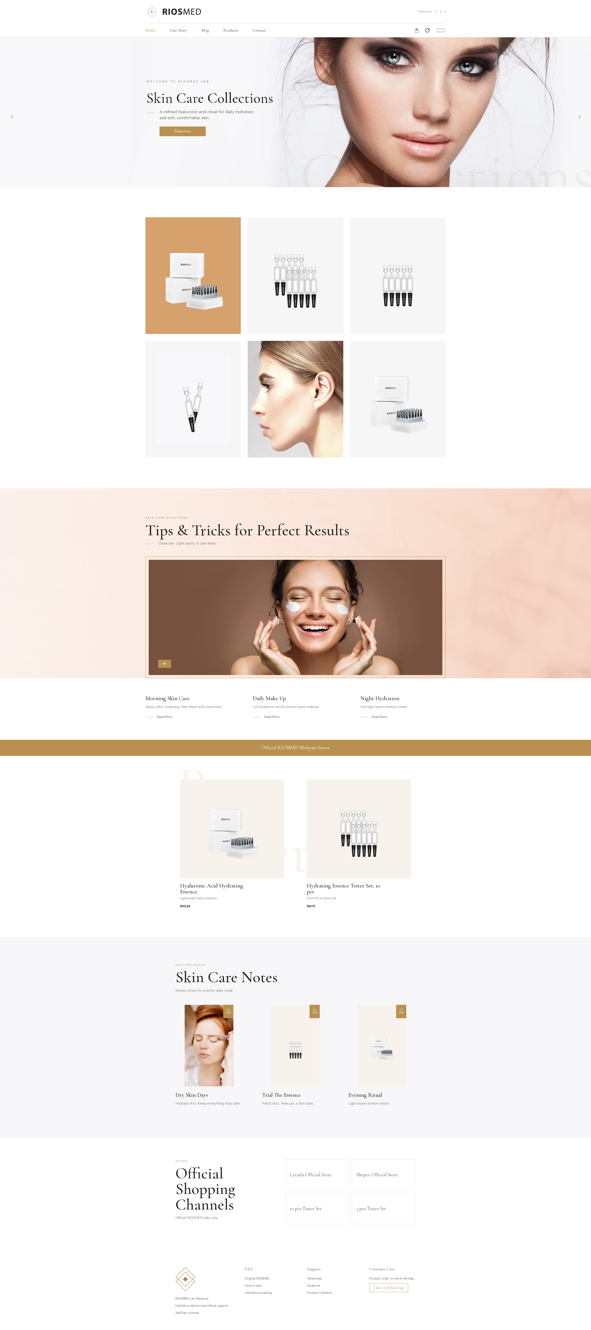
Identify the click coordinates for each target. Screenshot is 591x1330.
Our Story (178, 30)
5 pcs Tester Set (371, 1209)
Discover (182, 131)
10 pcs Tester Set (306, 1209)
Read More (164, 717)
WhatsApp (314, 1279)
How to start (253, 1286)
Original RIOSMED (257, 1279)
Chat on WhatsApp (389, 1287)
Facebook (313, 1286)
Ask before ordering (258, 1293)
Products (230, 30)
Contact (259, 30)
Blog (205, 30)
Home (150, 30)
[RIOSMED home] (173, 11)
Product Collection (319, 1293)
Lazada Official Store (311, 1175)
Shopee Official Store (377, 1175)
